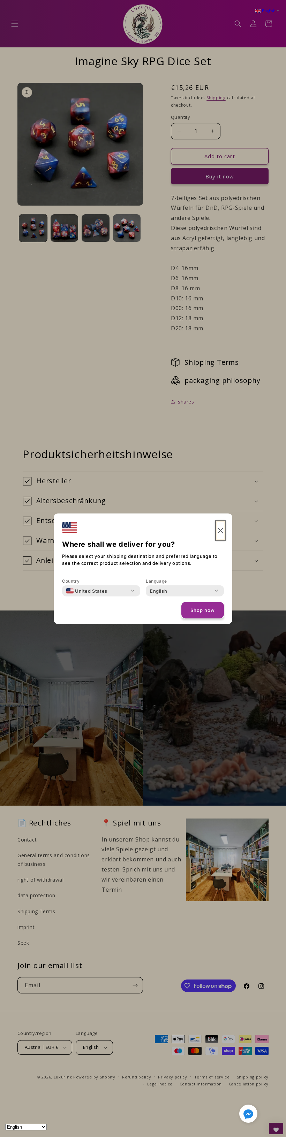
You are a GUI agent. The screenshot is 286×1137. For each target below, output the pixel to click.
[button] (248, 1115)
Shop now (202, 610)
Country (71, 580)
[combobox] (86, 590)
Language (156, 580)
